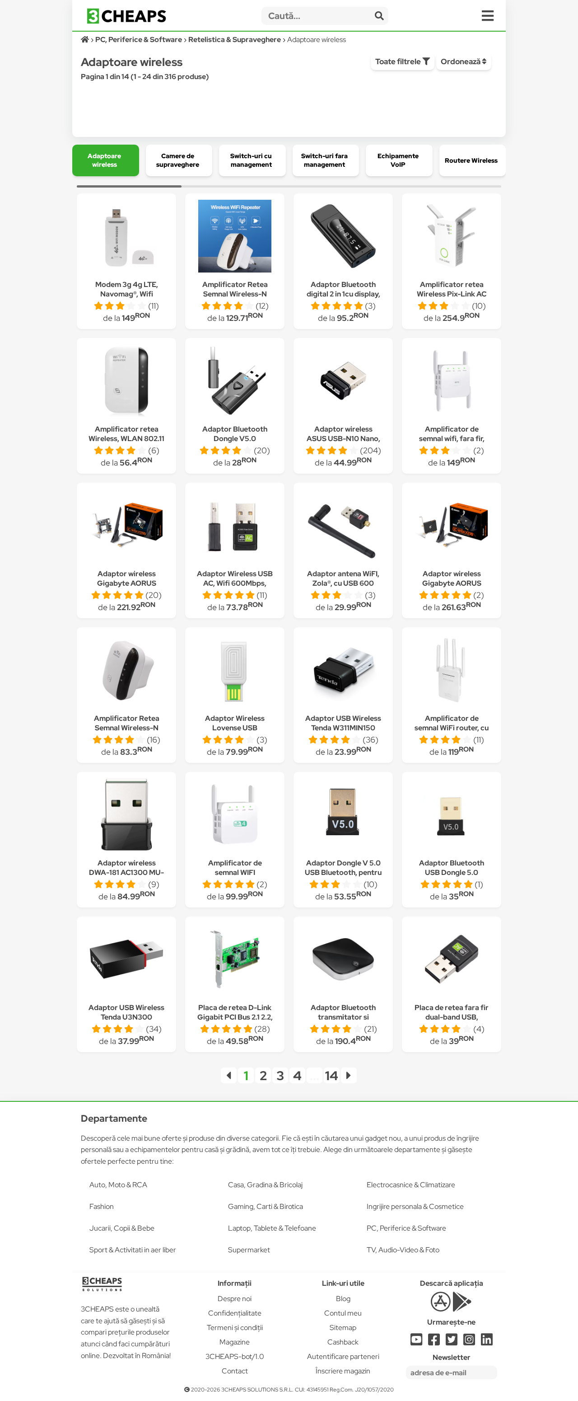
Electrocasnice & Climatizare (411, 1184)
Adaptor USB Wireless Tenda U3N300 (126, 1012)
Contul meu (343, 1313)
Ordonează (461, 61)
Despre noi (235, 1298)
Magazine (234, 1342)
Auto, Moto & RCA (118, 1184)
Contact (235, 1371)
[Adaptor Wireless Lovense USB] (234, 671)
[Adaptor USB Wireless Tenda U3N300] (126, 960)
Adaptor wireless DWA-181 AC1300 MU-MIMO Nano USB (126, 872)
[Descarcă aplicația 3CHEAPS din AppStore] (440, 1307)
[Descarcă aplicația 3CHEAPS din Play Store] (462, 1307)
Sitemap (343, 1327)
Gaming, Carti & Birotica (265, 1206)
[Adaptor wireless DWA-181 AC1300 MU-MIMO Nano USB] (126, 816)
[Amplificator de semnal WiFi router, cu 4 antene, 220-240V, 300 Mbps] (451, 671)
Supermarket (249, 1250)
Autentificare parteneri (343, 1356)
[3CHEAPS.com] (126, 16)
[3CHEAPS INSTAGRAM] (469, 1342)
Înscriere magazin (343, 1371)
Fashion (101, 1206)
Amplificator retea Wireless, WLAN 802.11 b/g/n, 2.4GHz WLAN (126, 438)
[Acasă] (85, 39)
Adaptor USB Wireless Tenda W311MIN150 (343, 723)
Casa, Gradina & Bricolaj (265, 1184)
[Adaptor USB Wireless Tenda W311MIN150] (343, 671)
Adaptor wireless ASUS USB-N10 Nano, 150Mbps (343, 438)
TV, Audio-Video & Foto (403, 1250)
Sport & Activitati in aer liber (132, 1250)
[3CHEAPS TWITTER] (451, 1342)
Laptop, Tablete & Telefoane (272, 1228)
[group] (105, 160)
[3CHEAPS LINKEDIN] (487, 1342)
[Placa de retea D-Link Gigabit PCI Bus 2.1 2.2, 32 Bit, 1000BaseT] (234, 960)
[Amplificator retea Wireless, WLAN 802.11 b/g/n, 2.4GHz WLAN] (126, 382)
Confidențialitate (234, 1313)
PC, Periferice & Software (406, 1228)
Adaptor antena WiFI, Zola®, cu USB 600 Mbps (343, 583)
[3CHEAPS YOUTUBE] (416, 1342)
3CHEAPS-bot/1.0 (234, 1356)
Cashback (343, 1342)
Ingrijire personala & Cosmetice (415, 1206)
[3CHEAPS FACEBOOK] (434, 1342)
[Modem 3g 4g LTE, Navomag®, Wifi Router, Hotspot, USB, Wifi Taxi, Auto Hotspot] (126, 237)
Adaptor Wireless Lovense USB (235, 723)
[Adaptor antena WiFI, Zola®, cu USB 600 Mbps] (343, 526)
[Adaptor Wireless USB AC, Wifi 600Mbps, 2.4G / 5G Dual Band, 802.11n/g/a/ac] (234, 526)
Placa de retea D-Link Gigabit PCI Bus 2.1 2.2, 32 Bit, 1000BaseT (235, 1017)
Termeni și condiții (235, 1327)
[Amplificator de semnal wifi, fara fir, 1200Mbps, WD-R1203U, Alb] (451, 382)
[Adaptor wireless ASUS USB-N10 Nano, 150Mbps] (343, 382)
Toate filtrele (398, 61)
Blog (343, 1298)
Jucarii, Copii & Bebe (121, 1228)
